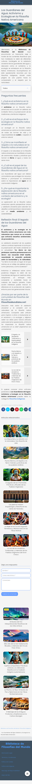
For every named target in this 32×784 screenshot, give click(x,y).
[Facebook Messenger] (8, 409)
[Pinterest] (17, 409)
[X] (12, 409)
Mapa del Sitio (6, 775)
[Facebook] (3, 409)
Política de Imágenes (8, 766)
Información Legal (7, 753)
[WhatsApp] (21, 409)
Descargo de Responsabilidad (11, 770)
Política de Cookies (7, 762)
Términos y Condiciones (9, 757)
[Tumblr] (26, 409)
